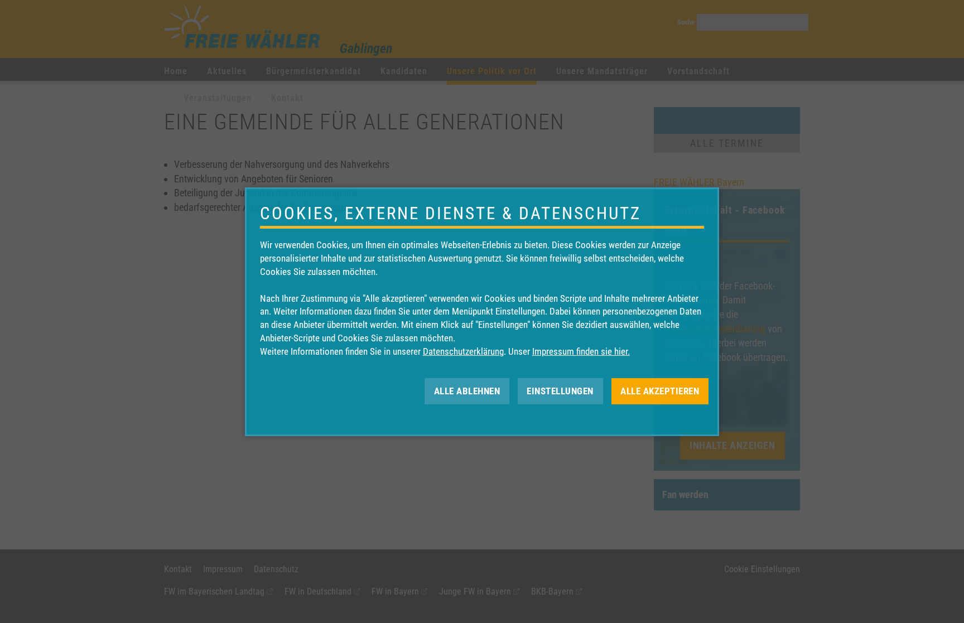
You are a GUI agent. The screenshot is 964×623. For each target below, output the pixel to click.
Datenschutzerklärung (463, 351)
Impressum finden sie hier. (581, 351)
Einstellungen (560, 390)
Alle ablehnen (467, 390)
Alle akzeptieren (659, 390)
